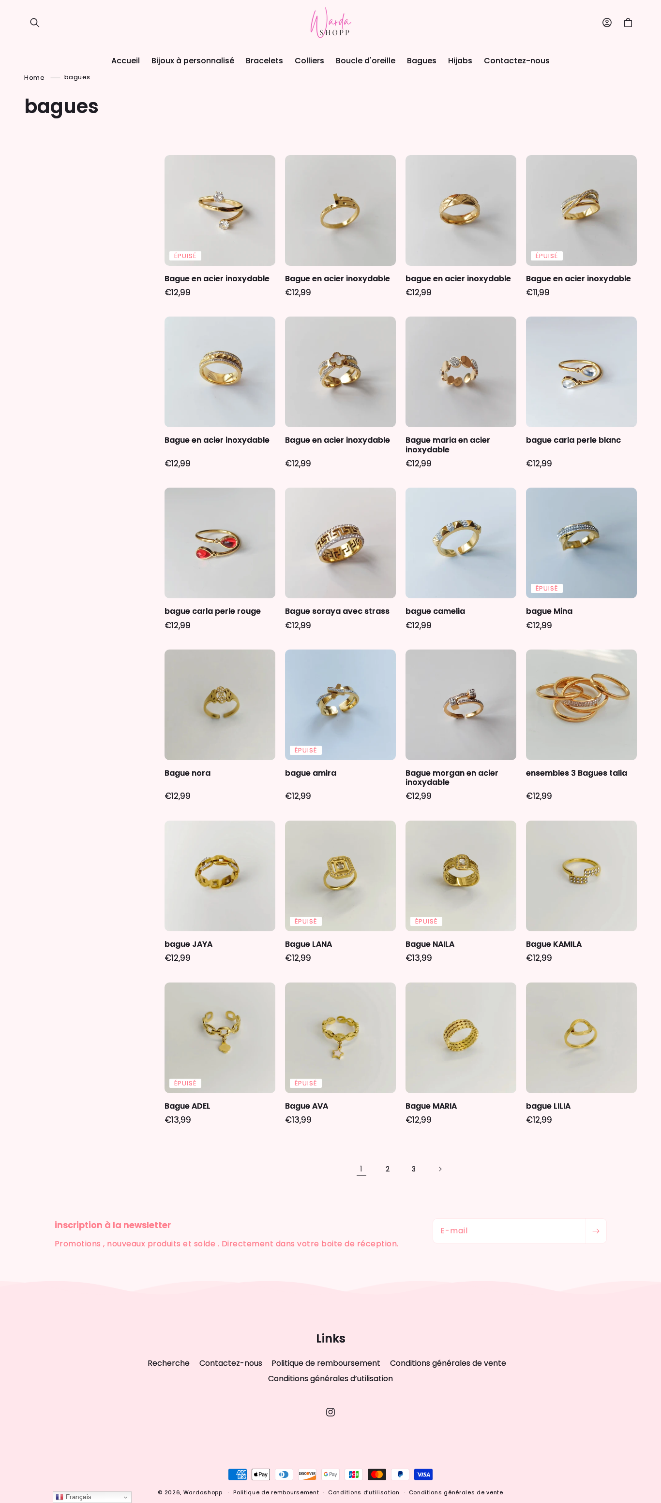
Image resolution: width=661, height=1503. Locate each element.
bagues (77, 77)
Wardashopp (203, 1492)
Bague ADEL (187, 1106)
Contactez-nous (230, 1363)
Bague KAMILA (554, 944)
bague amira (310, 773)
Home (34, 77)
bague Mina (549, 611)
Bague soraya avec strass (337, 611)
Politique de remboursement (325, 1363)
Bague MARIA (431, 1106)
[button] (34, 22)
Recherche (169, 1363)
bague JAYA (188, 944)
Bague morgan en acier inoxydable (452, 777)
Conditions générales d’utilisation (330, 1378)
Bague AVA (306, 1106)
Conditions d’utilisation (364, 1492)
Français (77, 1497)
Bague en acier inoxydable (217, 278)
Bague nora (187, 773)
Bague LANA (308, 944)
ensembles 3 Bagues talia (576, 773)
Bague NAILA (430, 944)
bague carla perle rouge (213, 611)
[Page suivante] (440, 1169)
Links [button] (331, 1339)
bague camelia (435, 611)
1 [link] (361, 1168)
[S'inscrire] (595, 1230)
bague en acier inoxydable (458, 278)
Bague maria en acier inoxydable (448, 444)
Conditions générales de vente (448, 1363)
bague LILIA (548, 1106)
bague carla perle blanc (573, 440)
